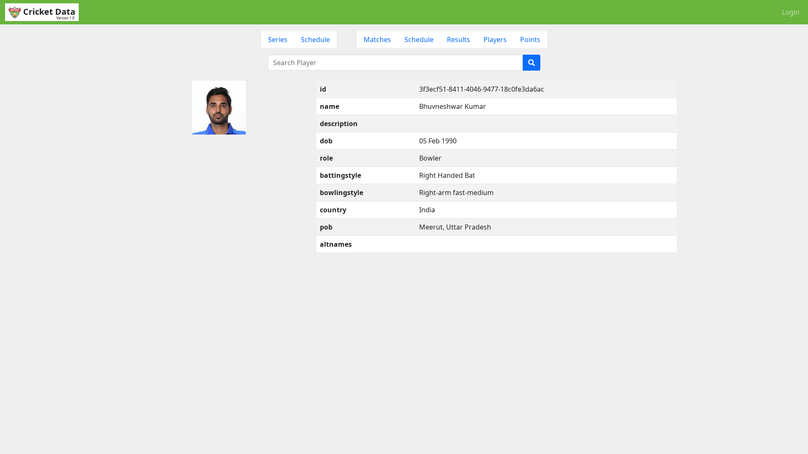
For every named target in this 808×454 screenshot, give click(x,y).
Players (495, 39)
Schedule (315, 39)
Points (530, 39)
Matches (377, 39)
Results (458, 39)
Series (277, 39)
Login (791, 12)
